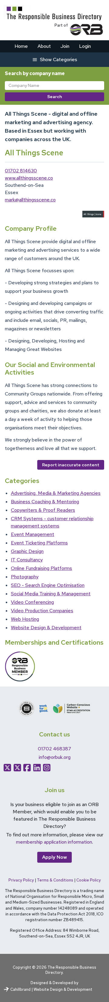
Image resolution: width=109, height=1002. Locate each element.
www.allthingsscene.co (29, 178)
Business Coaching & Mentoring (45, 501)
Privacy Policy (21, 880)
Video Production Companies (42, 610)
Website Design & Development (46, 627)
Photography (24, 577)
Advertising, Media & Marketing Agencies (56, 493)
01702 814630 (21, 170)
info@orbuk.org (55, 757)
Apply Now (54, 857)
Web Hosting (25, 619)
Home (21, 46)
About (44, 46)
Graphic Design (27, 551)
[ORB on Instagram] (47, 767)
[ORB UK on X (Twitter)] (17, 767)
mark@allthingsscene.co (30, 200)
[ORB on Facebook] (27, 767)
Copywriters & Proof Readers (43, 510)
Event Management (32, 534)
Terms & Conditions (55, 880)
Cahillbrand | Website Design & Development (51, 989)
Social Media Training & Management (51, 593)
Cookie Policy (88, 880)
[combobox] (54, 85)
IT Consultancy (27, 560)
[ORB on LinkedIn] (37, 767)
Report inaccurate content (70, 465)
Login (85, 46)
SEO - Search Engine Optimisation (47, 585)
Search (54, 96)
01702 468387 (54, 749)
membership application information (54, 842)
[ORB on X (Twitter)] (7, 767)
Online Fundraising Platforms (41, 568)
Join (65, 46)
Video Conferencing (32, 602)
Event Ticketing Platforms (39, 543)
